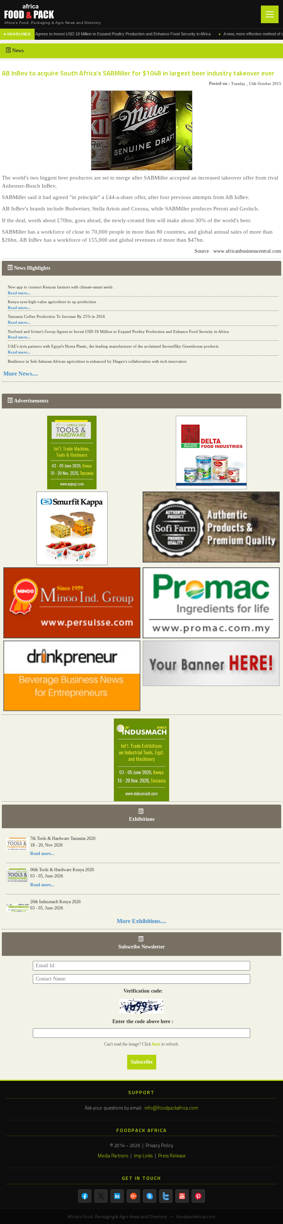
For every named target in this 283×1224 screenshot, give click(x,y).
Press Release (172, 1155)
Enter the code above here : (141, 1021)
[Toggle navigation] (270, 14)
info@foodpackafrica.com (171, 1107)
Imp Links (143, 1155)
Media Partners (113, 1155)
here (156, 1044)
